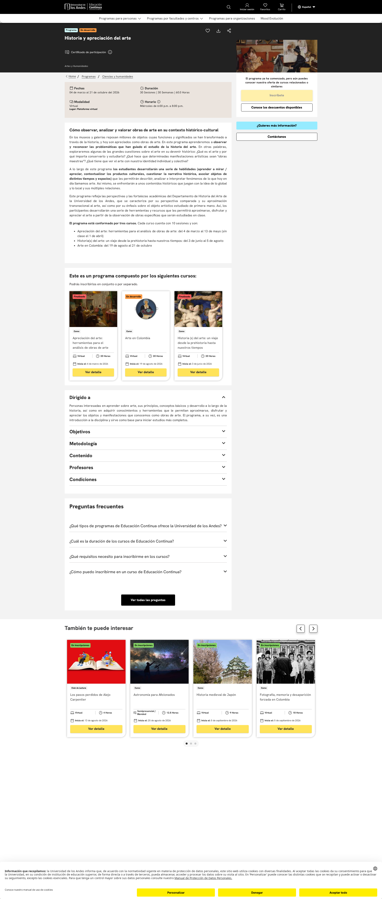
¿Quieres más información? (277, 125)
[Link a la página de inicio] (71, 76)
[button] (229, 31)
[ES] (306, 7)
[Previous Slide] (301, 629)
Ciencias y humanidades (117, 76)
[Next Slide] (313, 629)
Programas (89, 76)
